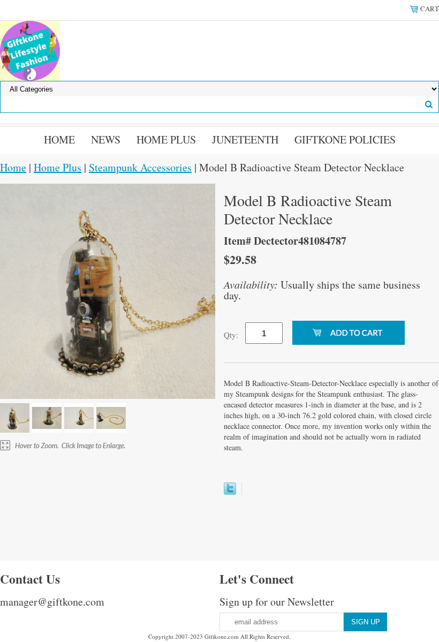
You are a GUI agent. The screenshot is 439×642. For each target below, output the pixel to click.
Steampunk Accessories (140, 167)
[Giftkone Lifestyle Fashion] (30, 49)
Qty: (231, 334)
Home (59, 139)
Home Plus (166, 139)
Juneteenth (245, 139)
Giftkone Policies (345, 139)
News (105, 139)
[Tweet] (230, 491)
